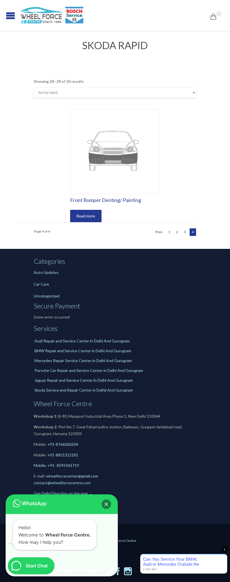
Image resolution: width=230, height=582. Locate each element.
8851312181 (67, 455)
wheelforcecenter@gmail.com (72, 476)
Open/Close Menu (5, 16)
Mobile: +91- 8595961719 (56, 465)
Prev (158, 232)
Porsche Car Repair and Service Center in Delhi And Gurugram (88, 370)
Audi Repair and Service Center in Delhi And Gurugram (82, 340)
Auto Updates (46, 272)
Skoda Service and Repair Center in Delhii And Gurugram (83, 390)
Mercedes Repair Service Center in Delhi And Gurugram (83, 360)
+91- (51, 455)
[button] (106, 504)
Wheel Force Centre (120, 540)
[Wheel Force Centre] (115, 15)
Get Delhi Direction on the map (61, 493)
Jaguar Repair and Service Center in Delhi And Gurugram (83, 380)
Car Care (41, 284)
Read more (85, 215)
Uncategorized (46, 296)
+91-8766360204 (62, 444)
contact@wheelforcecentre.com (62, 482)
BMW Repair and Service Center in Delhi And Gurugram (82, 350)
